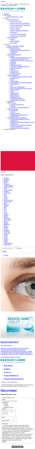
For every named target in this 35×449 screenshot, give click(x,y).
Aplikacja (6, 406)
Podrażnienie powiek (15, 65)
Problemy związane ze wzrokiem (15, 46)
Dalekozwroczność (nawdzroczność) (19, 50)
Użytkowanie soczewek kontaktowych (17, 117)
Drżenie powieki (14, 90)
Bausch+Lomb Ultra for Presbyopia (20, 23)
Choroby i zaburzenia (12, 75)
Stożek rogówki (14, 92)
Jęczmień (12, 69)
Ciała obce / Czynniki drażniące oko (19, 66)
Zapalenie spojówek (15, 73)
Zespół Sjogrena (14, 116)
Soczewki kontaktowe (13, 19)
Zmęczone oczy (14, 71)
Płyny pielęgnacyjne (12, 37)
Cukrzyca (12, 112)
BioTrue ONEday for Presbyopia (19, 30)
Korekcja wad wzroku (13, 47)
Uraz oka (12, 106)
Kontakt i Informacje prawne (14, 379)
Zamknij (3, 1)
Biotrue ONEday (15, 28)
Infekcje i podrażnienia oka (14, 54)
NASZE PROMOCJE (11, 375)
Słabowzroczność (14, 95)
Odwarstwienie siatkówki (17, 98)
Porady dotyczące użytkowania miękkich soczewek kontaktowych (21, 125)
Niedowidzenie (14, 94)
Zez (11, 85)
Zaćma (12, 79)
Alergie (12, 56)
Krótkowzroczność (15, 49)
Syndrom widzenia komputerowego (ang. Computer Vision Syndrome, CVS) (21, 58)
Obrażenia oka (11, 101)
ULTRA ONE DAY (16, 27)
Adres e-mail (5, 420)
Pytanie (4, 409)
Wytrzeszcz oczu (14, 78)
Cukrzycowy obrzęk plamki (17, 87)
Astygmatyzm (14, 51)
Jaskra (12, 91)
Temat (4, 399)
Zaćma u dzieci (14, 81)
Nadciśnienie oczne (15, 97)
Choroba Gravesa (14, 113)
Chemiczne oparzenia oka (17, 104)
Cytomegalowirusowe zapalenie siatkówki (21, 82)
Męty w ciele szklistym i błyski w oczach (21, 88)
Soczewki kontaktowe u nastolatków (19, 128)
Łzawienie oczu (14, 72)
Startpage (6, 13)
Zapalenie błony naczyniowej (18, 100)
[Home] (13, 11)
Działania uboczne (8, 407)
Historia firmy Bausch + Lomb (15, 16)
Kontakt (6, 255)
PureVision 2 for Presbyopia (18, 36)
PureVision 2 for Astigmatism (18, 34)
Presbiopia (13, 53)
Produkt (6, 404)
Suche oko (13, 63)
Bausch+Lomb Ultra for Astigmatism (20, 25)
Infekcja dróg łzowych (16, 68)
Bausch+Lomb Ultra (16, 21)
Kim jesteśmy (8, 365)
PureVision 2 (14, 32)
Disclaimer (5, 423)
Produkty (7, 369)
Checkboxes (5, 402)
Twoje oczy (7, 372)
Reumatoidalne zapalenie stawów (19, 114)
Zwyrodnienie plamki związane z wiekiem (21, 76)
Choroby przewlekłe (12, 109)
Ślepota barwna (14, 84)
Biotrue (12, 39)
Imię (3, 417)
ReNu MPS (13, 43)
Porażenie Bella (14, 110)
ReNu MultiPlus (15, 41)
